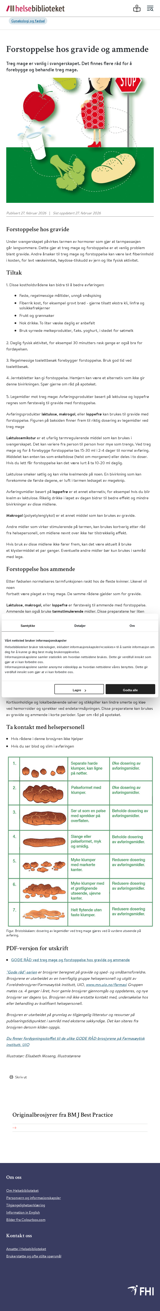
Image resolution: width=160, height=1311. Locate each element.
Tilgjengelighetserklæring (25, 1205)
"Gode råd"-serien (21, 972)
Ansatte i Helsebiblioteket (26, 1248)
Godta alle (130, 690)
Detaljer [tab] (80, 625)
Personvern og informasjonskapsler (33, 1197)
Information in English (23, 1212)
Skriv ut (21, 1077)
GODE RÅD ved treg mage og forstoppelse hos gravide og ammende (70, 959)
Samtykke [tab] (28, 625)
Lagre (77, 690)
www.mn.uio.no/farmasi (106, 984)
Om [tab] (132, 625)
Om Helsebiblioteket (22, 1190)
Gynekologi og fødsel (28, 20)
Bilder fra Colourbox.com (25, 1219)
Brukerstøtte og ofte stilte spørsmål (33, 1256)
